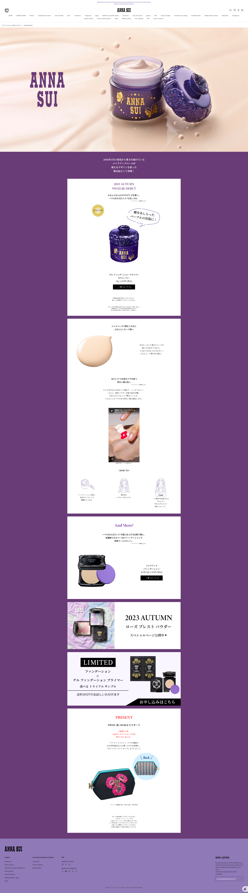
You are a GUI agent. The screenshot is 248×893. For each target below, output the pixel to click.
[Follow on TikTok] (63, 871)
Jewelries (126, 15)
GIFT (148, 18)
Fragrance (88, 15)
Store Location (159, 18)
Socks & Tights (165, 15)
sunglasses (235, 15)
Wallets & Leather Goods (110, 15)
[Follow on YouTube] (66, 871)
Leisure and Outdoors (104, 18)
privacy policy (9, 871)
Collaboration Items (44, 15)
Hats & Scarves (138, 15)
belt (156, 15)
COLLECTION (59, 15)
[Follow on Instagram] (63, 864)
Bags (97, 15)
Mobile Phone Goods (211, 15)
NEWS (10, 15)
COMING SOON (21, 15)
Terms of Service (10, 874)
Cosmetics (77, 15)
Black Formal (89, 18)
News (6, 881)
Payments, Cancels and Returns (15, 868)
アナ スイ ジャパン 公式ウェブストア (11, 25)
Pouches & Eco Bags (180, 15)
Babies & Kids (126, 18)
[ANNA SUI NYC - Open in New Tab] (7, 10)
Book (116, 18)
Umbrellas (225, 15)
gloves (148, 15)
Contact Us (8, 861)
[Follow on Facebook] (66, 864)
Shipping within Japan (12, 878)
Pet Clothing (139, 18)
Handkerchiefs (196, 15)
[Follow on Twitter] (69, 864)
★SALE (32, 15)
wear (68, 15)
